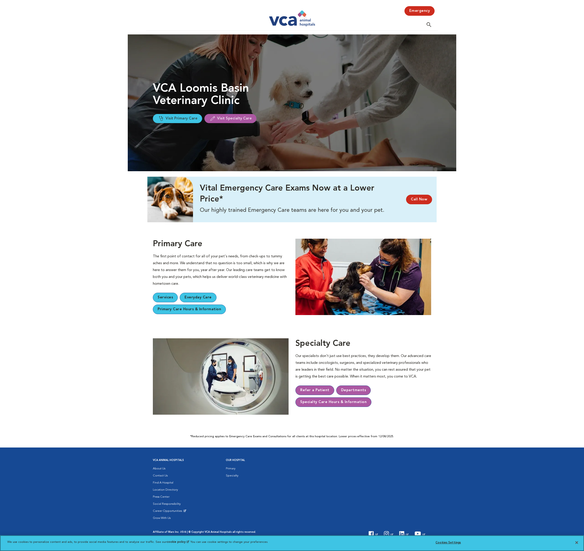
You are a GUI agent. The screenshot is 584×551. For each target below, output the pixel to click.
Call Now (419, 199)
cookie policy (178, 542)
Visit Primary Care (181, 118)
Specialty (232, 475)
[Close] (577, 543)
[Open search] (430, 24)
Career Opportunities (168, 512)
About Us (159, 468)
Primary (230, 468)
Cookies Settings (448, 542)
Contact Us (160, 475)
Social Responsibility (167, 503)
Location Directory (165, 489)
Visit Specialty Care (234, 118)
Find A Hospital (163, 482)
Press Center (161, 496)
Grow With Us (162, 518)
